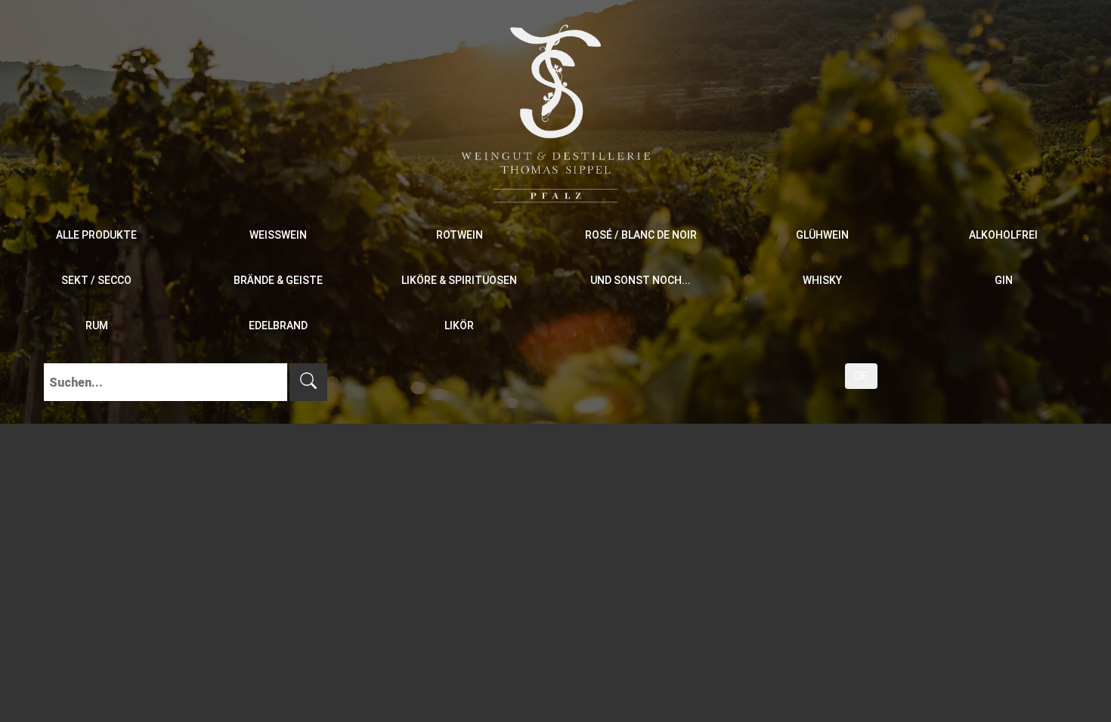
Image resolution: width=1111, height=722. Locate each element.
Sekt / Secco (96, 280)
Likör (459, 325)
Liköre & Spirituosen (459, 280)
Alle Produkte (96, 235)
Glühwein (822, 235)
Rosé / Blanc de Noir (641, 235)
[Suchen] (308, 382)
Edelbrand (278, 325)
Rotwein (459, 235)
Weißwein (278, 235)
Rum (96, 325)
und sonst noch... (640, 280)
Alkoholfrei (1003, 235)
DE (861, 376)
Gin (1004, 280)
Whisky (822, 280)
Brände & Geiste (278, 280)
